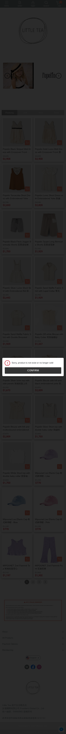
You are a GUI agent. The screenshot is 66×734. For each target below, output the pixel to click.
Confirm (33, 370)
